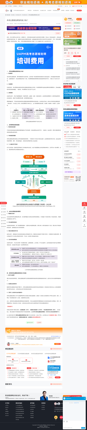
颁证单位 (4, 217)
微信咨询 (4, 226)
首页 (6, 6)
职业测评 (49, 10)
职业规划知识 (24, 14)
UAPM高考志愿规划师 (50, 353)
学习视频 (32, 411)
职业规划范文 (77, 25)
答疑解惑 (32, 417)
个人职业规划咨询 (19, 405)
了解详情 (50, 377)
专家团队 (63, 10)
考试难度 (4, 208)
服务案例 (67, 10)
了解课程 (68, 56)
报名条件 (4, 203)
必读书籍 (32, 409)
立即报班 (77, 56)
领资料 (79, 19)
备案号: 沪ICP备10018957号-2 (43, 427)
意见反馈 (84, 213)
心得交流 (32, 415)
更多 (79, 151)
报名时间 (4, 205)
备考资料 (4, 220)
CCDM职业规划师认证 (20, 409)
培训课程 (4, 223)
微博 (56, 419)
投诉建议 (43, 407)
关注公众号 (30, 322)
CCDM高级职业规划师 (23, 353)
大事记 (6, 409)
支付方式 (43, 409)
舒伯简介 (7, 407)
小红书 (61, 419)
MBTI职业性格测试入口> (56, 336)
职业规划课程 (77, 28)
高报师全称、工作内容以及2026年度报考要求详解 (76, 144)
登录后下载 (22, 33)
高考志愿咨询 (77, 22)
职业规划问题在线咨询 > (57, 348)
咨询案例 (32, 413)
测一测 (79, 154)
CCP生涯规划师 (11, 353)
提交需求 (68, 396)
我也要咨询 (57, 343)
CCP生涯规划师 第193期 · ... (54, 371)
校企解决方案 (43, 10)
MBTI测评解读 (69, 172)
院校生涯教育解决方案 (20, 417)
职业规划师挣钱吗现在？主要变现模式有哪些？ (75, 142)
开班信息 (17, 419)
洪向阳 (51, 374)
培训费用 (4, 211)
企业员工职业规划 (19, 415)
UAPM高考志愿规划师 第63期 (72, 123)
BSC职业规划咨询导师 (37, 353)
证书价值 (4, 214)
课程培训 (29, 10)
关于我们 (10, 6)
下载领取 (52, 358)
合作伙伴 (7, 415)
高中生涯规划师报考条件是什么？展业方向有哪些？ (76, 138)
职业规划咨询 (35, 10)
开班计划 (20, 6)
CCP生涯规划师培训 (19, 407)
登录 (78, 10)
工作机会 (43, 405)
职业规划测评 (69, 25)
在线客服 (84, 204)
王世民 (54, 374)
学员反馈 (72, 10)
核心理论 (7, 413)
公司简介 (7, 405)
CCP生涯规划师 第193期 (70, 101)
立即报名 (57, 377)
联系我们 (15, 6)
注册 (80, 10)
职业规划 (13, 14)
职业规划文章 (18, 14)
